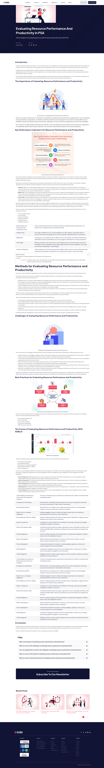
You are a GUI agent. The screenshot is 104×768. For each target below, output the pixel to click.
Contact (63, 744)
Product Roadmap (65, 752)
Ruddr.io (77, 748)
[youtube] (87, 732)
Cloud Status (64, 750)
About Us (63, 743)
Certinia (77, 743)
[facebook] (29, 45)
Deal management (40, 741)
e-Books (52, 743)
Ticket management (41, 748)
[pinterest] (36, 45)
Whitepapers (53, 744)
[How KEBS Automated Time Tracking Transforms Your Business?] (27, 702)
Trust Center (63, 748)
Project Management (41, 744)
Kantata (77, 755)
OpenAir (77, 744)
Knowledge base (54, 750)
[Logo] (6, 2)
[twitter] (31, 45)
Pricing (52, 746)
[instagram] (33, 45)
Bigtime (77, 752)
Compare (78, 738)
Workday (78, 741)
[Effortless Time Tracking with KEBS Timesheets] (52, 702)
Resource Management (41, 743)
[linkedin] (89, 732)
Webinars (53, 748)
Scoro (77, 750)
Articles (52, 741)
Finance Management (41, 746)
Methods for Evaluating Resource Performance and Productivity (34, 256)
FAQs (19, 258)
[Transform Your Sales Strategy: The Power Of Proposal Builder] (78, 702)
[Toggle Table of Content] (87, 255)
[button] (53, 641)
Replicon (78, 753)
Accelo (77, 746)
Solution (63, 741)
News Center (64, 746)
